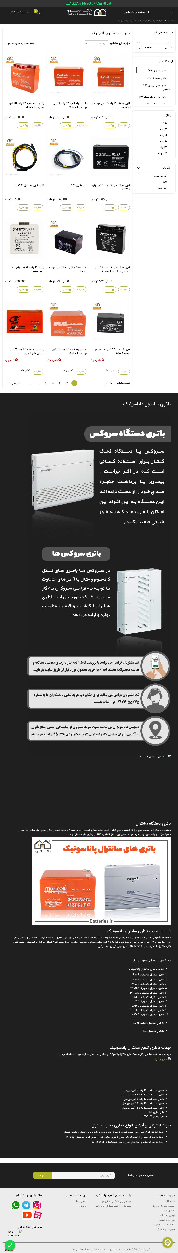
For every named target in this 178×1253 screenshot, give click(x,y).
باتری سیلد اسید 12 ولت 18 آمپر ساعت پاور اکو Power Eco (113, 269)
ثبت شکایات (169, 1201)
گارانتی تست (160, 176)
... (31, 383)
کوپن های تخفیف (167, 1220)
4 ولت (163, 135)
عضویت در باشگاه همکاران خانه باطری (112, 1206)
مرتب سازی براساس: (120, 43)
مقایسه (123, 125)
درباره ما (82, 1206)
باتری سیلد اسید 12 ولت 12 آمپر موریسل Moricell (69, 351)
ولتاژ (168, 115)
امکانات (166, 168)
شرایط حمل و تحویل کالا (163, 1225)
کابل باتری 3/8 (79, 185)
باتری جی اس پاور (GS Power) (157, 87)
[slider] (169, 43)
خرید (107, 125)
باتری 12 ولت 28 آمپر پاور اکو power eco (28, 269)
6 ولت (163, 141)
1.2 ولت (162, 153)
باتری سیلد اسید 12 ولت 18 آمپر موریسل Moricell (26, 105)
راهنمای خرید (168, 1210)
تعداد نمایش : (123, 383)
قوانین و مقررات (167, 1215)
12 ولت (163, 147)
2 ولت (163, 129)
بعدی (14, 383)
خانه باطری (125, 1249)
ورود (22, 11)
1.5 (165, 123)
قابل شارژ (162, 188)
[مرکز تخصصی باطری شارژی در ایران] (78, 12)
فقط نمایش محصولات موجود (19, 43)
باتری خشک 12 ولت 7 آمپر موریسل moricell (111, 105)
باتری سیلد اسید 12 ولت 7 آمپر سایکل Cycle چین (27, 351)
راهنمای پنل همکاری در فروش (116, 1201)
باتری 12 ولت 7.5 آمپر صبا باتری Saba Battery (113, 351)
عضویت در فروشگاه (166, 1229)
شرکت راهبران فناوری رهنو (84, 1249)
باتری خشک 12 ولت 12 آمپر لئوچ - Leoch (68, 269)
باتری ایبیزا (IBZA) (157, 71)
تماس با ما (111, 370)
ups (165, 182)
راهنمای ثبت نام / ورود (164, 1206)
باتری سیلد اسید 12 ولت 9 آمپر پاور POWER (111, 187)
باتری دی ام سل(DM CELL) (152, 97)
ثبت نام (14, 11)
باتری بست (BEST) (156, 78)
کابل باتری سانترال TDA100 (29, 185)
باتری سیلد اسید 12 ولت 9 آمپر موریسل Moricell (70, 105)
